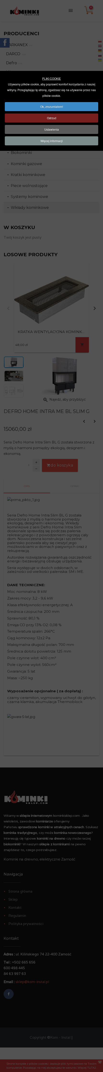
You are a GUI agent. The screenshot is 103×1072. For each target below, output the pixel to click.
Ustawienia (51, 129)
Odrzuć (51, 118)
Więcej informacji (51, 141)
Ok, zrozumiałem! (51, 106)
